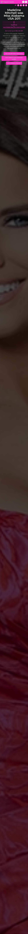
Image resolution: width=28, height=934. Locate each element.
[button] (23, 2)
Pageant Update (8, 2)
